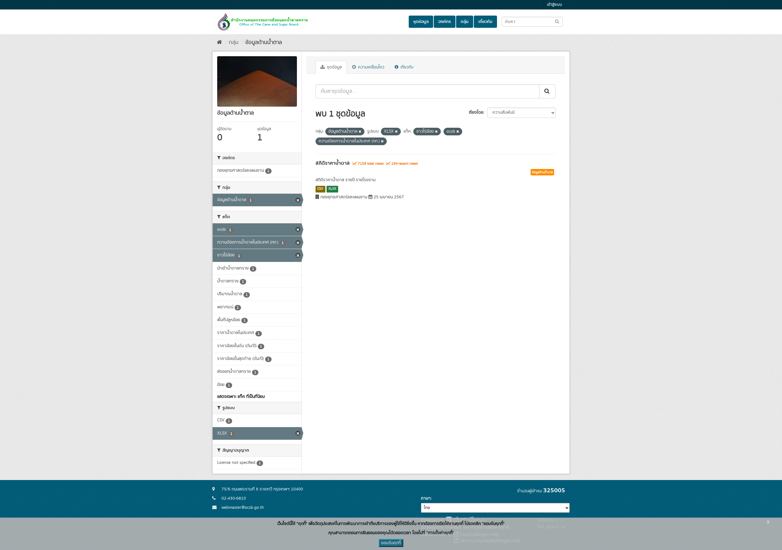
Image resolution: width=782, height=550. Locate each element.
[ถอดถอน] (360, 131)
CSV (320, 188)
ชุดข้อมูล (421, 21)
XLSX (332, 188)
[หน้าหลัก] (219, 42)
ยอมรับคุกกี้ (391, 543)
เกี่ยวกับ (485, 21)
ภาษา (426, 498)
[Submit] (547, 91)
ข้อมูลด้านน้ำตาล (263, 42)
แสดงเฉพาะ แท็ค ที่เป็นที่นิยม (241, 397)
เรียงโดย (476, 112)
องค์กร (444, 21)
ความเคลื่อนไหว (370, 67)
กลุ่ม (465, 21)
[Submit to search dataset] (557, 21)
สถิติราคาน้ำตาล (333, 163)
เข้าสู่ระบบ (554, 5)
